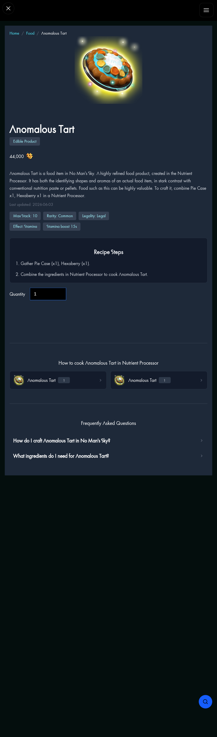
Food (30, 33)
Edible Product (25, 141)
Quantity (17, 294)
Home (14, 33)
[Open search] (206, 702)
